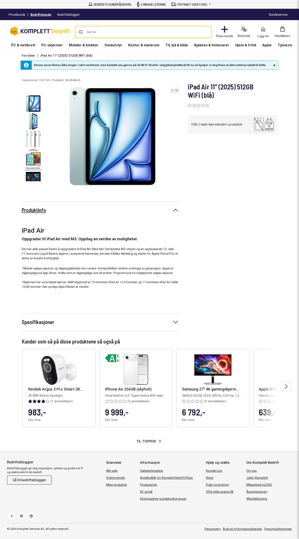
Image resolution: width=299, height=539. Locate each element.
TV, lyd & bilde (176, 45)
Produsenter (148, 485)
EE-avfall (146, 492)
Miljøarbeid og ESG (259, 485)
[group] (112, 136)
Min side (112, 471)
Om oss (251, 471)
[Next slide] (175, 137)
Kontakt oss (214, 471)
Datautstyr (113, 45)
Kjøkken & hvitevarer (211, 45)
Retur (210, 478)
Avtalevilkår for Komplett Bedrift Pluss (166, 478)
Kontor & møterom (143, 45)
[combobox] (143, 32)
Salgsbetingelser (151, 471)
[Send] (80, 32)
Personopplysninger (278, 529)
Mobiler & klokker (83, 45)
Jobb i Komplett (257, 478)
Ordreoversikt (115, 478)
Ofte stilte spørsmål (219, 492)
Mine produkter (116, 485)
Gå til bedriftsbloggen (29, 480)
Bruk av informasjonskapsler (242, 529)
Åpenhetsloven (256, 492)
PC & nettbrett (23, 45)
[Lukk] (273, 65)
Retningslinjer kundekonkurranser (163, 499)
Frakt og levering (217, 485)
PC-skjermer (52, 45)
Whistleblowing (256, 499)
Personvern (213, 529)
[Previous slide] (50, 137)
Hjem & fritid (245, 45)
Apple (267, 45)
